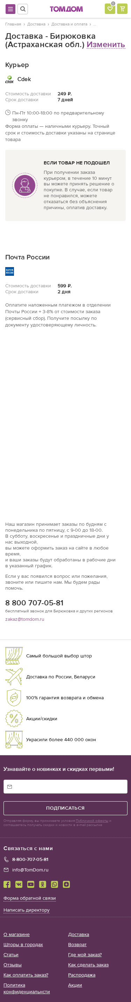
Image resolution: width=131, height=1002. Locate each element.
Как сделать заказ (88, 965)
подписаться (65, 808)
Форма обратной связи (29, 898)
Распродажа (81, 975)
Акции (75, 985)
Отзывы (12, 965)
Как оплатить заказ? (25, 975)
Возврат (77, 945)
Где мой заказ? (85, 955)
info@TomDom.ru (30, 870)
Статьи (11, 955)
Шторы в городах (23, 945)
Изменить (106, 44)
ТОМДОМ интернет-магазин (66, 9)
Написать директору (26, 910)
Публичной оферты (92, 821)
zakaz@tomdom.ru (24, 619)
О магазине (16, 934)
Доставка (78, 934)
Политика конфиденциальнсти (26, 988)
